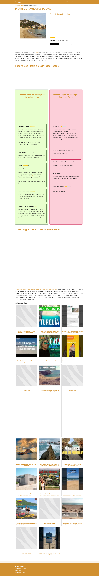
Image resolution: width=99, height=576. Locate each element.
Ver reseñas (63, 44)
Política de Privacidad (20, 568)
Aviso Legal (18, 570)
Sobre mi (73, 2)
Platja (37, 52)
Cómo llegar (70, 44)
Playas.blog (19, 2)
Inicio (67, 2)
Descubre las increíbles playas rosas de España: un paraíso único (37, 289)
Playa (20, 130)
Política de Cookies (20, 572)
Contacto (81, 2)
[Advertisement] (66, 26)
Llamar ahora (54, 44)
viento (32, 176)
